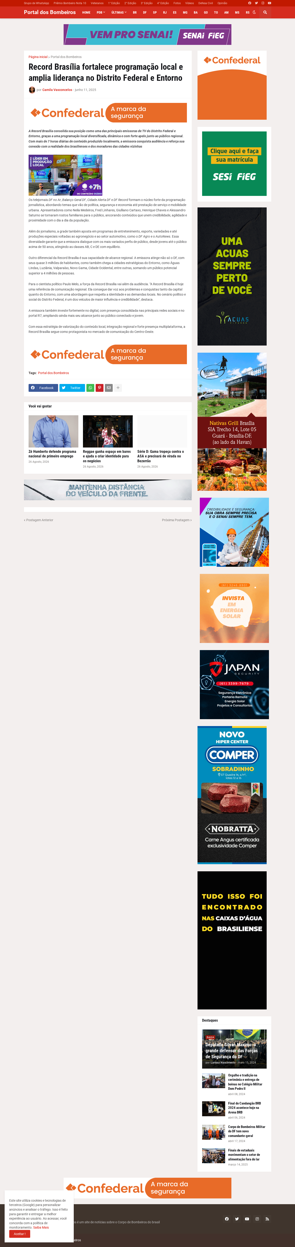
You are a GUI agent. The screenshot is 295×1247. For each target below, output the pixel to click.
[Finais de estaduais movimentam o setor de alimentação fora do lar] (213, 1155)
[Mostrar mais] (118, 388)
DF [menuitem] (145, 12)
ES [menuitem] (175, 12)
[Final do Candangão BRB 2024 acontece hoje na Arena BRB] (213, 1108)
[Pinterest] (99, 388)
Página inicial (38, 56)
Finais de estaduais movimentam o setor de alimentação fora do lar (244, 1154)
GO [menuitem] (206, 12)
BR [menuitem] (135, 12)
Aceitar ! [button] (20, 1234)
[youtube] (269, 3)
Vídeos (189, 3)
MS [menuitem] (237, 12)
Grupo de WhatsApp (36, 3)
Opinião (222, 3)
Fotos (177, 3)
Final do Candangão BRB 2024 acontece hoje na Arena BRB (244, 1107)
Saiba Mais (40, 1227)
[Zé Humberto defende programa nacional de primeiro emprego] (53, 431)
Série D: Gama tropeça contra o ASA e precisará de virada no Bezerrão (160, 456)
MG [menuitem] (185, 12)
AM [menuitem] (226, 12)
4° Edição (163, 3)
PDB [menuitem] (99, 12)
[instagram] (263, 3)
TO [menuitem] (216, 12)
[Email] (109, 388)
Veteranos (97, 3)
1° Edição (114, 3)
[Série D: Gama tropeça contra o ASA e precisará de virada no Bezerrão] (162, 431)
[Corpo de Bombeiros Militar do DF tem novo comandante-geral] (213, 1132)
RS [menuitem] (248, 12)
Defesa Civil (205, 3)
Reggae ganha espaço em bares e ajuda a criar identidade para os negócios (107, 456)
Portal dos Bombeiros (50, 12)
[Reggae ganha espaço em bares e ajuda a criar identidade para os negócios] (108, 431)
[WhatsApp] (90, 388)
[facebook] (249, 3)
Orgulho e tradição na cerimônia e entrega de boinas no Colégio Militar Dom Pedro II (245, 1082)
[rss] (267, 1219)
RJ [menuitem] (165, 12)
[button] (254, 12)
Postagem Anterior (39, 520)
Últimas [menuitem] (118, 12)
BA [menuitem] (196, 12)
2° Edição (130, 3)
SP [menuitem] (155, 12)
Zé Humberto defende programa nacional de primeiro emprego (52, 454)
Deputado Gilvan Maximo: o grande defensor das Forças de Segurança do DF (232, 1050)
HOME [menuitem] (86, 12)
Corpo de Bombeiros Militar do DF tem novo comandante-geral (246, 1131)
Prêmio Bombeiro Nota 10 (70, 3)
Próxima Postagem (175, 520)
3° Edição (147, 3)
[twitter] (256, 3)
